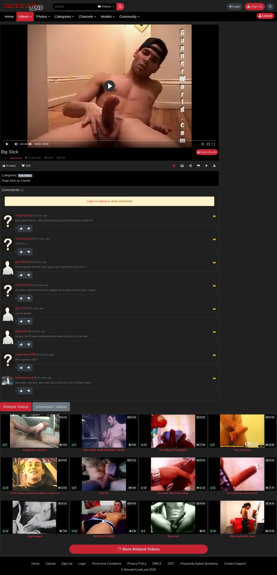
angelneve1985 (25, 354)
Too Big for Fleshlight (173, 449)
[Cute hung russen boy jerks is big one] (35, 474)
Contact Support (235, 563)
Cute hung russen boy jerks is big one (35, 492)
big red (104, 492)
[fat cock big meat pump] (173, 474)
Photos (42, 16)
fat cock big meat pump (173, 492)
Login (236, 6)
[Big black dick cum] (242, 517)
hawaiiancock (24, 377)
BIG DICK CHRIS (104, 536)
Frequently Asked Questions (199, 563)
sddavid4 (21, 331)
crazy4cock (22, 285)
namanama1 (23, 238)
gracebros (22, 261)
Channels (86, 16)
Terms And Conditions (106, 563)
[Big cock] (173, 517)
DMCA (156, 563)
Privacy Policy (136, 563)
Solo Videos (25, 175)
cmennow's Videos (51, 407)
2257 (171, 563)
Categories (63, 16)
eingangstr (22, 215)
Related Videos (15, 407)
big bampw (35, 536)
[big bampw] (35, 517)
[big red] (104, 474)
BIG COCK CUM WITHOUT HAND (104, 449)
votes (11, 165)
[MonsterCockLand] (23, 6)
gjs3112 (20, 308)
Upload (267, 15)
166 (28, 165)
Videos (24, 16)
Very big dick (242, 449)
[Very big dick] (242, 431)
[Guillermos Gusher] (35, 431)
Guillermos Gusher (35, 449)
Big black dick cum (242, 536)
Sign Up (256, 6)
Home (9, 16)
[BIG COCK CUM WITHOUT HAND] (104, 431)
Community (128, 16)
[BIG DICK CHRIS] (104, 517)
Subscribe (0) (208, 152)
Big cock (173, 536)
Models (107, 16)
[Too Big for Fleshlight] (173, 431)
